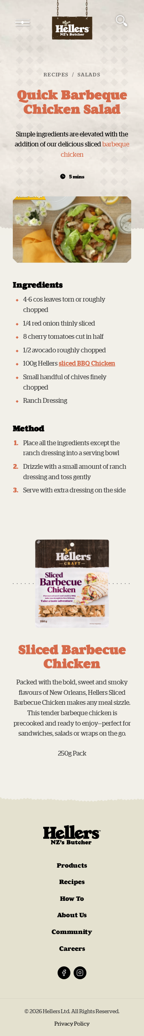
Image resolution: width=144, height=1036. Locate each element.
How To (72, 898)
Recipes (56, 74)
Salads (89, 74)
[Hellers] (72, 22)
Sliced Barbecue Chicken (72, 656)
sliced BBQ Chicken (87, 363)
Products (72, 865)
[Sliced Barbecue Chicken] (72, 583)
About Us (72, 915)
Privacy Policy (72, 1023)
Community (72, 932)
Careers (72, 948)
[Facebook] (64, 972)
